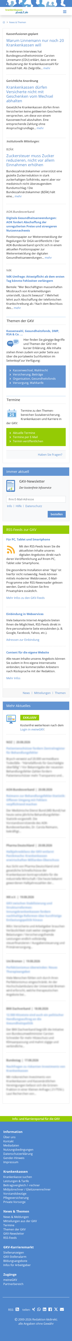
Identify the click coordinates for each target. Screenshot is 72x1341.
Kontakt (8, 1141)
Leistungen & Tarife (16, 1181)
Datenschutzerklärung (18, 1154)
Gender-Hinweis (13, 1158)
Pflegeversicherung (16, 1198)
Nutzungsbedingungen (18, 1150)
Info (9, 506)
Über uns (9, 1137)
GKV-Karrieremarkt (18, 1247)
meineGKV (10, 1280)
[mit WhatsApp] (39, 1309)
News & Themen (16, 1211)
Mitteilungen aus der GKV (20, 1221)
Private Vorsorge (14, 1202)
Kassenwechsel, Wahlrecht (30, 370)
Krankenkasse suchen (17, 1177)
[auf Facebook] (50, 1309)
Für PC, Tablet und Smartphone (28, 539)
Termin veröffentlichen (28, 441)
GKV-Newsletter (13, 1233)
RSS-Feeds (10, 1238)
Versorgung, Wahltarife (28, 383)
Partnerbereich (13, 1284)
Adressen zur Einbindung (22, 640)
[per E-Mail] (62, 1309)
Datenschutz (33, 506)
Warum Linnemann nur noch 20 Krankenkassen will (35, 42)
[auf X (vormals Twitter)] (56, 1309)
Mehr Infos (13, 678)
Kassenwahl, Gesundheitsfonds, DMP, (32, 332)
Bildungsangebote (15, 1261)
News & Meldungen (16, 1217)
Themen (60, 693)
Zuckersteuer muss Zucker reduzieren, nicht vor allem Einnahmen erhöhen (30, 160)
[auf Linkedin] (44, 1309)
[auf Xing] (33, 1309)
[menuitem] (4, 22)
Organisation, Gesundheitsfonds (34, 379)
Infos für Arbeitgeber (17, 1265)
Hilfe (19, 506)
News (26, 693)
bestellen (57, 514)
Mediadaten (11, 1145)
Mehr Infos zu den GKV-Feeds (25, 598)
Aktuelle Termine (24, 433)
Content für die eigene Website (27, 652)
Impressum (10, 1162)
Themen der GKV (14, 1229)
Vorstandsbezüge (14, 1193)
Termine (8, 1225)
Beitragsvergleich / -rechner (21, 1185)
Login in (32, 729)
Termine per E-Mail (25, 437)
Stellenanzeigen (13, 1252)
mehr (47, 68)
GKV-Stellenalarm (14, 1257)
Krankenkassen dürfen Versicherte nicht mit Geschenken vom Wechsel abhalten (29, 94)
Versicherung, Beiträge (28, 374)
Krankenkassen (15, 1171)
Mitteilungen (42, 693)
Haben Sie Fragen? (50, 455)
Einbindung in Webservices (25, 614)
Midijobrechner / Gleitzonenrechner (27, 1189)
